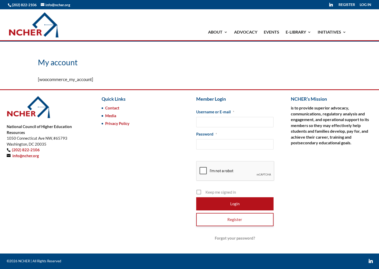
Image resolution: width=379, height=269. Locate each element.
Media (110, 115)
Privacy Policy (117, 123)
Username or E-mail (215, 111)
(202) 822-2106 (26, 149)
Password (206, 134)
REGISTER (347, 5)
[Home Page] (34, 24)
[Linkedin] (331, 6)
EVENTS (271, 32)
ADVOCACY (245, 32)
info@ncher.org (25, 155)
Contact (112, 108)
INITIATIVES (329, 32)
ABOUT (215, 32)
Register (234, 219)
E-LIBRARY (296, 32)
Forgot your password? (235, 238)
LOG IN (365, 5)
